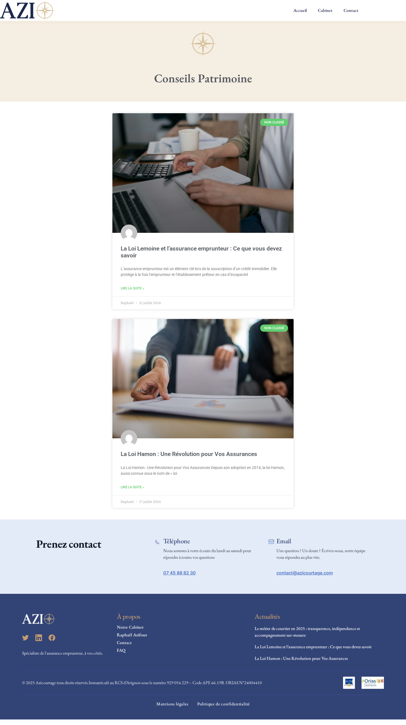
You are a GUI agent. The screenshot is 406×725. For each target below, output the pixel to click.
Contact (351, 10)
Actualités (267, 616)
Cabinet (325, 10)
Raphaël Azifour (132, 635)
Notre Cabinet (130, 627)
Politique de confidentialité (223, 704)
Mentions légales (172, 704)
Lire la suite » (132, 288)
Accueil (300, 10)
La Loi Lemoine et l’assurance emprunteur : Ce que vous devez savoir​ (313, 647)
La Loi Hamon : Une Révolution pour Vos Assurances (189, 454)
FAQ (121, 650)
